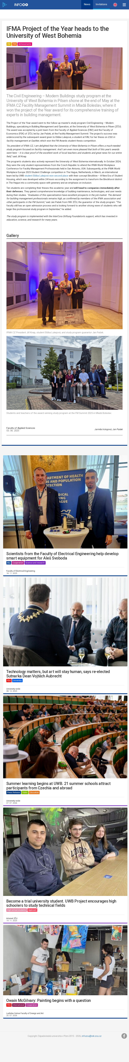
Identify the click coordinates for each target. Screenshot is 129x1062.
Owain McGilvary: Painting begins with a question (48, 1000)
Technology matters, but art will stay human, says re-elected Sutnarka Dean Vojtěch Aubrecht (58, 674)
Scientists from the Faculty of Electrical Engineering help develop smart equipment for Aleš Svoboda (62, 556)
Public (25, 792)
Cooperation (18, 563)
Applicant (32, 910)
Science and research (35, 563)
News (87, 4)
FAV (9, 44)
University (17, 680)
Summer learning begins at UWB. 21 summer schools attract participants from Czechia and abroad (58, 785)
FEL (8, 563)
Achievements (24, 44)
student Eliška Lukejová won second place (46, 175)
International (18, 1005)
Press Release (13, 792)
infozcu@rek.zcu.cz (91, 1036)
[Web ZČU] (4, 4)
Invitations (101, 4)
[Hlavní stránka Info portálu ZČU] (21, 4)
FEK (14, 44)
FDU (9, 680)
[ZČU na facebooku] (124, 1036)
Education (34, 792)
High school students (16, 910)
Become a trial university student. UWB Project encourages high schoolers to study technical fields (61, 903)
